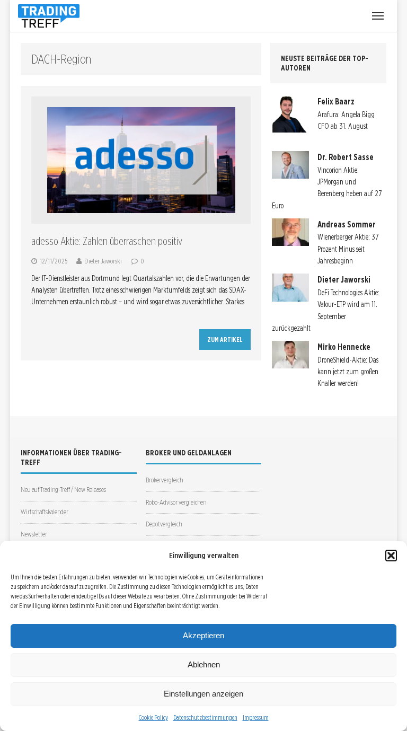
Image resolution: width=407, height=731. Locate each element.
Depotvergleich (164, 524)
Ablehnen (204, 664)
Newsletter (34, 534)
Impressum (256, 717)
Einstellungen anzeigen (203, 693)
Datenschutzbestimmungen (205, 717)
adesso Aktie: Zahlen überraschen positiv (106, 241)
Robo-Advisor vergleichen (176, 502)
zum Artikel (225, 340)
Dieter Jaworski (103, 261)
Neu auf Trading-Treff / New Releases (63, 490)
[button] (391, 555)
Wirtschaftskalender (44, 512)
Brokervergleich (164, 480)
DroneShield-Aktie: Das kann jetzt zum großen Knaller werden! (347, 372)
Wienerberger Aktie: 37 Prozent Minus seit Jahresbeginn (348, 249)
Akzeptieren (203, 635)
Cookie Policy (153, 717)
